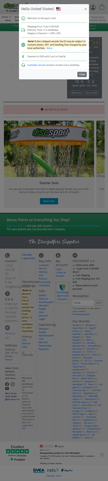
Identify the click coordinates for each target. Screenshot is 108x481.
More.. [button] (50, 48)
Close (82, 74)
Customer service (36, 65)
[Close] (85, 9)
